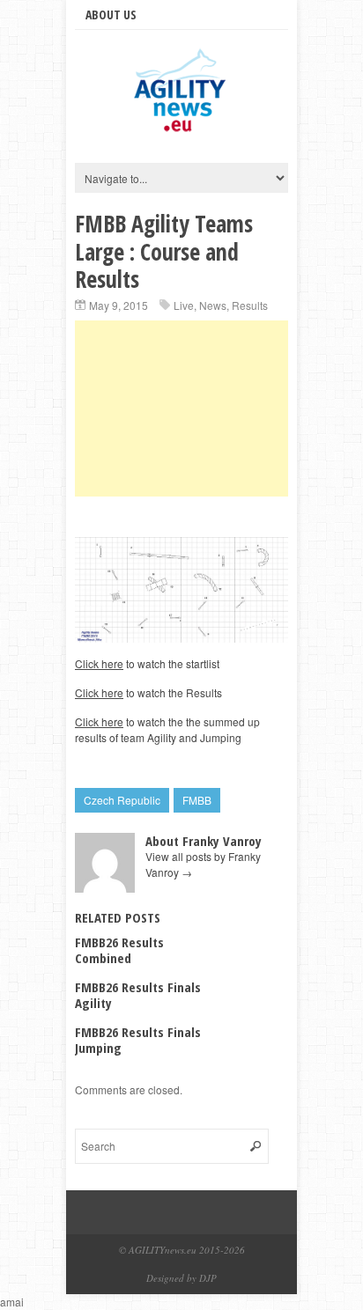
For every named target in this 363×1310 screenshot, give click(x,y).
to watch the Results (148, 692)
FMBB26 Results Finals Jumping (138, 1039)
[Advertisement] (181, 408)
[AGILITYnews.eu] (181, 131)
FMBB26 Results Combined (119, 950)
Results (250, 305)
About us (111, 14)
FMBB (196, 799)
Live (184, 305)
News (212, 305)
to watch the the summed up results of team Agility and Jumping (167, 729)
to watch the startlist (147, 663)
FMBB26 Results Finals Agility (138, 995)
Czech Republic (122, 799)
